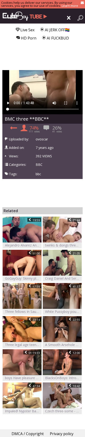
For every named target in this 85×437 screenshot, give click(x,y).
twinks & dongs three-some (63, 245)
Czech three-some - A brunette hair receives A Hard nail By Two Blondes (63, 411)
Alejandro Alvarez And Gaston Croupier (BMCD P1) (23, 245)
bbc (38, 174)
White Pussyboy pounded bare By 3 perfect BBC (63, 311)
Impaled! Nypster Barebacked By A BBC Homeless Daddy (23, 411)
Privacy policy (61, 434)
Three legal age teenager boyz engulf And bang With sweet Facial (23, 344)
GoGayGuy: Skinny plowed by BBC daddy (23, 278)
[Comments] (13, 129)
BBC (39, 164)
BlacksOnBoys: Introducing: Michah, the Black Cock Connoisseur (63, 378)
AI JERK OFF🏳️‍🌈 (57, 29)
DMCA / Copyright (28, 434)
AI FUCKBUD (57, 38)
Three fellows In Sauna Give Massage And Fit (23, 311)
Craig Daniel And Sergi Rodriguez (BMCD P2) (63, 278)
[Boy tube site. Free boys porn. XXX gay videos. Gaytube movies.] (23, 16)
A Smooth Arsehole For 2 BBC (63, 344)
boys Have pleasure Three (23, 378)
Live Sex (26, 29)
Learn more (70, 6)
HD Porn (28, 38)
